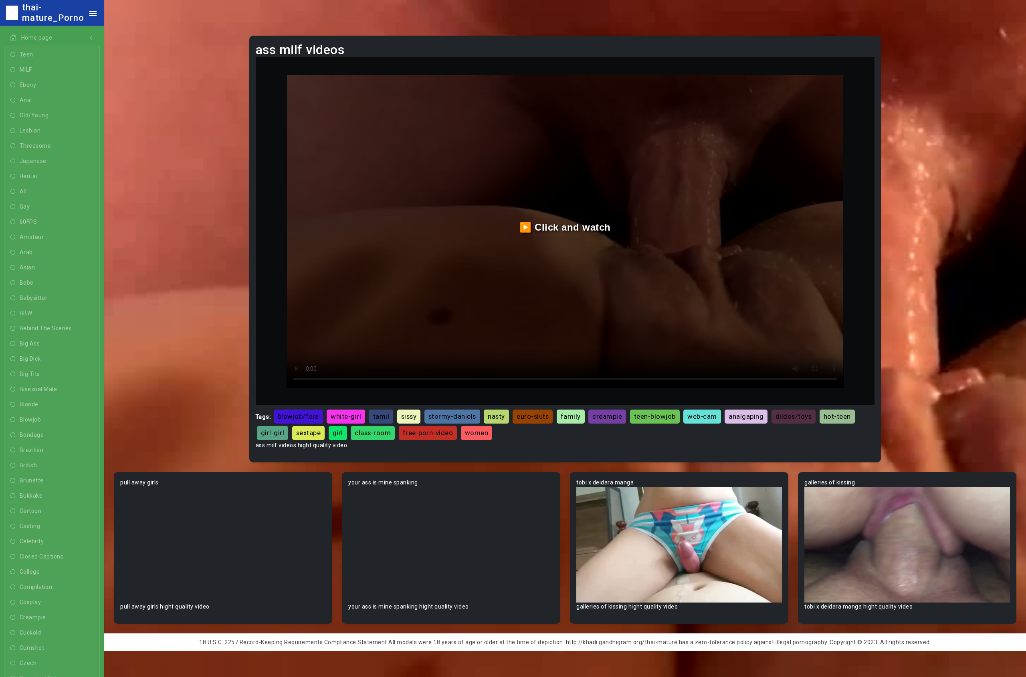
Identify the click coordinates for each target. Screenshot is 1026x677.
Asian (27, 267)
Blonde (29, 404)
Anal (26, 100)
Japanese (33, 161)
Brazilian (32, 450)
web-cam (702, 416)
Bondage (32, 435)
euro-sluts (533, 416)
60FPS (28, 222)
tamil (381, 416)
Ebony (28, 85)
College (30, 572)
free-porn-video (428, 433)
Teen (26, 54)
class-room (373, 433)
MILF (26, 69)
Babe (27, 282)
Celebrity (32, 541)
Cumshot (32, 648)
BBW (26, 313)
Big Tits (30, 374)
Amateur (32, 237)
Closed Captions (42, 556)
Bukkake (31, 495)
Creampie (33, 617)
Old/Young (34, 115)
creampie (607, 416)
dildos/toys (794, 416)
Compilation (36, 587)
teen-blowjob (655, 416)
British (28, 465)
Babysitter (34, 298)
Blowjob (30, 419)
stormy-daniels (452, 416)
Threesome (35, 146)
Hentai (28, 176)
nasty (496, 416)
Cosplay (30, 602)
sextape (308, 433)
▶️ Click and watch (565, 227)
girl (338, 433)
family (571, 416)
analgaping (746, 416)
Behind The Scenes (46, 328)
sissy (409, 416)
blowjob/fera (298, 416)
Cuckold (30, 632)
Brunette (32, 480)
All (23, 191)
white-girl (346, 416)
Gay (25, 206)
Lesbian (30, 130)
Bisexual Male (38, 389)
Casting (30, 526)
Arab (26, 252)
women (477, 433)
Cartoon (31, 511)
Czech (28, 663)
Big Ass (30, 343)
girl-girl (273, 433)
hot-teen (837, 416)
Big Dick (30, 359)
